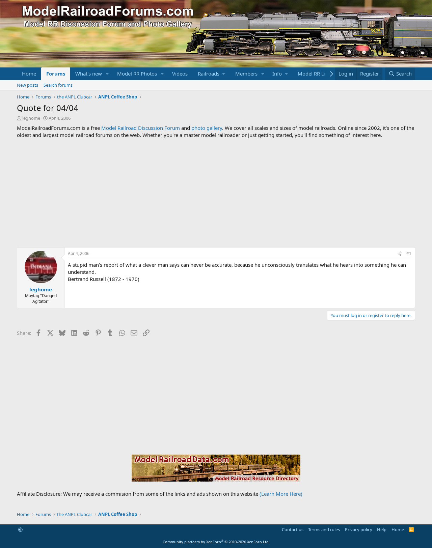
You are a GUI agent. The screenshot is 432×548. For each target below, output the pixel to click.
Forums (55, 73)
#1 (408, 253)
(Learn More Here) (281, 493)
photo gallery (206, 127)
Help (381, 529)
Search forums (58, 85)
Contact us (292, 529)
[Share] (399, 254)
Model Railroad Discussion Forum (140, 127)
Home (29, 73)
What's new (88, 73)
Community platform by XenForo (216, 541)
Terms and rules (324, 529)
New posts (27, 85)
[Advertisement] (216, 193)
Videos (180, 73)
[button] (107, 73)
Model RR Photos (137, 73)
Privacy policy (358, 529)
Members (246, 73)
